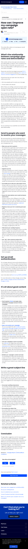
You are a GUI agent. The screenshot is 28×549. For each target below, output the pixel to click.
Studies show (12, 334)
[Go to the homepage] (6, 2)
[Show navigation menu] (26, 2)
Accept (13, 546)
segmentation (5, 328)
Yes (5, 463)
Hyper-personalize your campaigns (11, 325)
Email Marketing (7, 8)
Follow (23, 31)
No (12, 463)
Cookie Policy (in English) (14, 543)
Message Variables (13, 328)
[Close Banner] (25, 540)
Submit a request (14, 516)
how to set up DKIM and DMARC (19, 275)
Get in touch (15, 472)
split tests (6, 343)
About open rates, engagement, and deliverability (12, 487)
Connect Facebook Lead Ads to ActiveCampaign (12, 494)
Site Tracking (7, 173)
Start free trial (14, 475)
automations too (6, 346)
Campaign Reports (11, 452)
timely (11, 301)
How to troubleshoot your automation (10, 492)
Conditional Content (20, 327)
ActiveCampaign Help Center (9, 7)
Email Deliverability (19, 8)
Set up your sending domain (7, 489)
